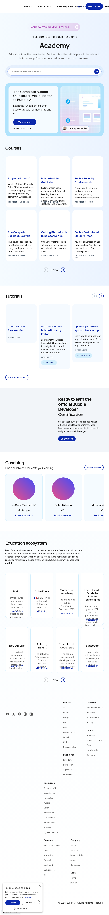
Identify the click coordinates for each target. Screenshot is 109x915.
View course (24, 122)
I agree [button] (13, 902)
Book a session (24, 515)
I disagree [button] (30, 902)
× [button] (40, 886)
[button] (22, 908)
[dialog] (23, 897)
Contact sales (64, 6)
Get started (94, 6)
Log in (79, 6)
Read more (28, 897)
